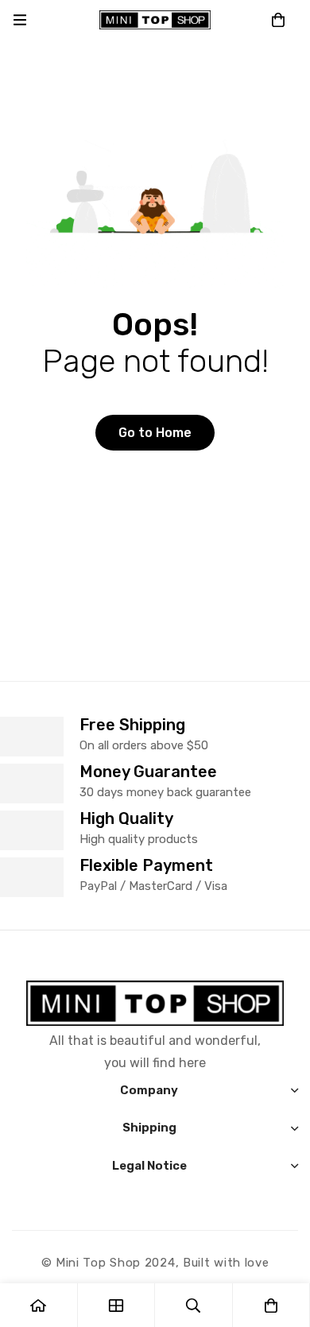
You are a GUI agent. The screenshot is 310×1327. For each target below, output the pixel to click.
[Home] (39, 1305)
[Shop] (117, 1305)
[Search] (194, 1305)
